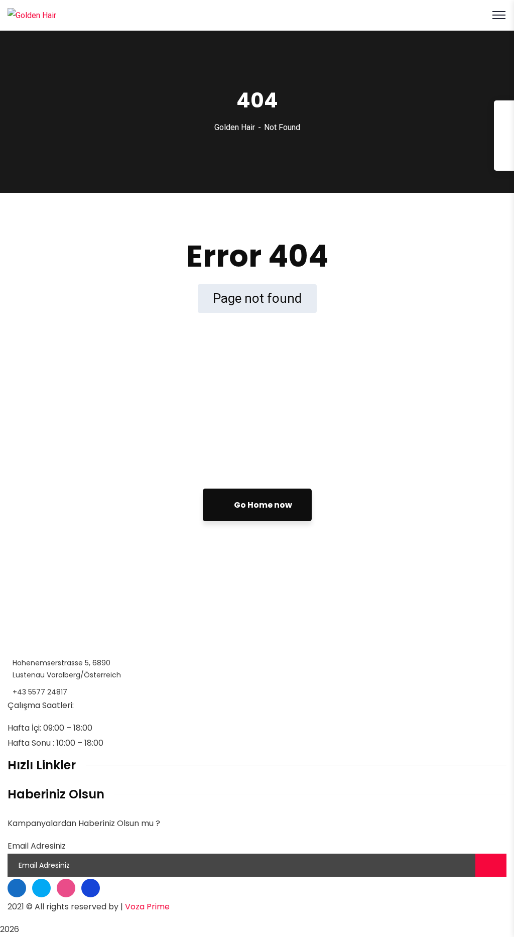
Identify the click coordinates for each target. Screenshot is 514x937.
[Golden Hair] (32, 15)
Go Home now (262, 505)
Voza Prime (147, 906)
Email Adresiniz (37, 846)
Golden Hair (234, 127)
